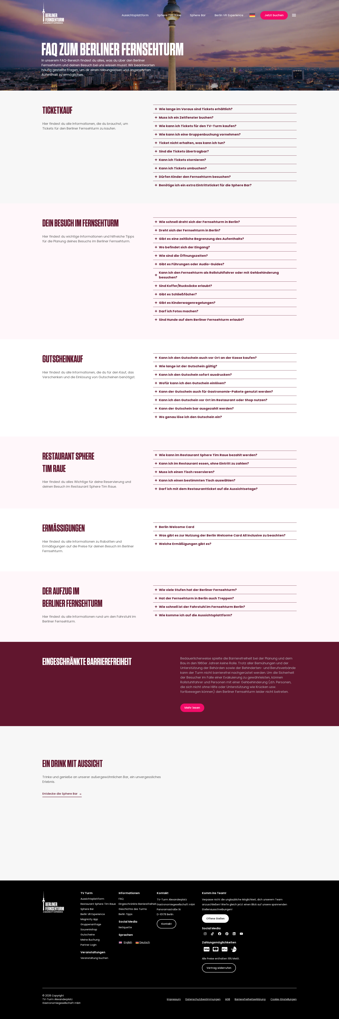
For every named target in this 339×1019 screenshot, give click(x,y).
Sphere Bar (198, 15)
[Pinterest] (227, 934)
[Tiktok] (212, 934)
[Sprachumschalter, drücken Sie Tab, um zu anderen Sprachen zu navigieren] (253, 15)
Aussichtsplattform (135, 15)
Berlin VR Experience (229, 15)
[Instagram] (205, 934)
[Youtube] (241, 934)
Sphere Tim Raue (169, 15)
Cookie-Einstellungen (283, 999)
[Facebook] (219, 934)
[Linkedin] (234, 934)
